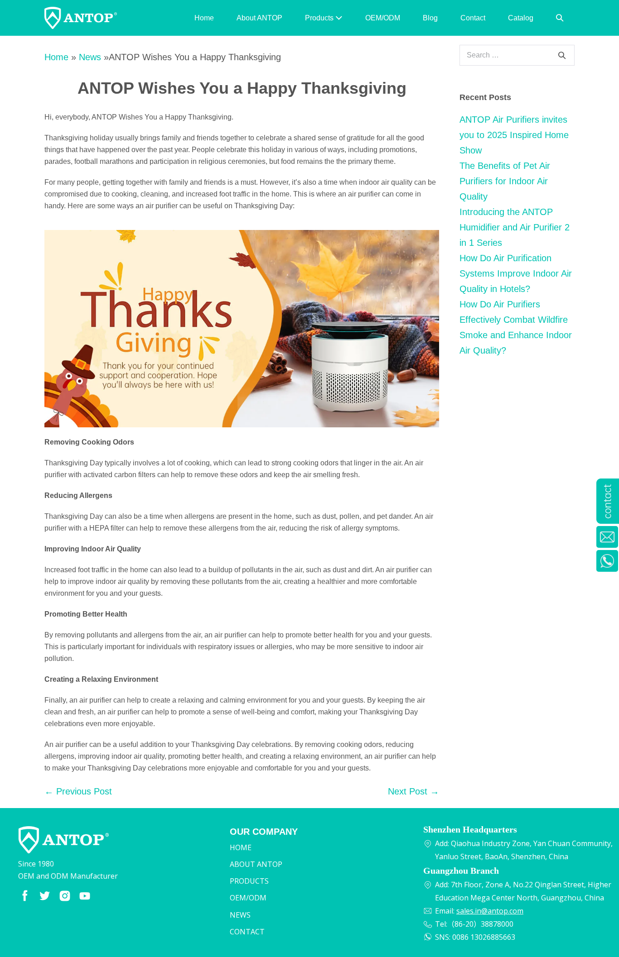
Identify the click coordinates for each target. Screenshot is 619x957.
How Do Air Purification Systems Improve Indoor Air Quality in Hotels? (515, 273)
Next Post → (413, 791)
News (90, 57)
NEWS (240, 915)
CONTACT (247, 932)
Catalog (520, 18)
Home (204, 18)
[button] (560, 18)
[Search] (562, 55)
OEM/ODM (382, 18)
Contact (472, 18)
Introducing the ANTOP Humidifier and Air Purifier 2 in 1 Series (514, 227)
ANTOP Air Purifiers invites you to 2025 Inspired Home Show (514, 135)
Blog (430, 18)
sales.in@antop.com (489, 911)
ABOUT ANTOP (256, 864)
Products (320, 18)
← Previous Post (78, 791)
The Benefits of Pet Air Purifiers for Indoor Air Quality (504, 181)
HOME (240, 847)
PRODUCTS (249, 881)
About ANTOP (259, 18)
